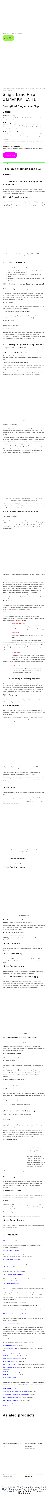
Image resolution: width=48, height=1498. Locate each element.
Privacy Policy (23, 1491)
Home (4, 88)
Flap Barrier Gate (29, 88)
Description (6, 163)
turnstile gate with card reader (15, 88)
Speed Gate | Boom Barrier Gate (12, 33)
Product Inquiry (10, 155)
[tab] (24, 163)
